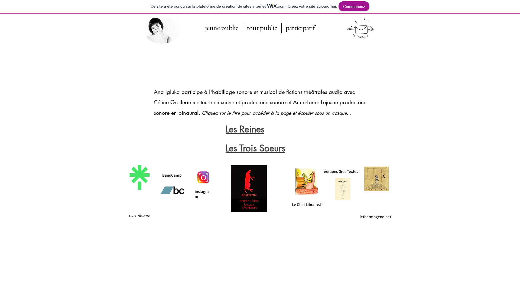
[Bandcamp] (172, 190)
